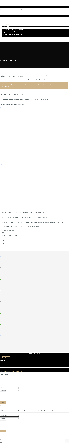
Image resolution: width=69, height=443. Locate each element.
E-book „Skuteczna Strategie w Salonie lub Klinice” (13, 31)
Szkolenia (5, 24)
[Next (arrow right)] (1, 442)
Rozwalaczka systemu (6, 20)
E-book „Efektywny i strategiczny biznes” (12, 35)
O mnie (3, 18)
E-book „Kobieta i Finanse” (9, 32)
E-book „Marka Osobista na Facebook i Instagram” (13, 29)
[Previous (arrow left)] (0, 442)
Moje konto (4, 1)
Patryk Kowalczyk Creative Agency (15, 371)
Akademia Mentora (5, 21)
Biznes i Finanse (7, 26)
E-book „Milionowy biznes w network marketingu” (13, 34)
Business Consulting (6, 23)
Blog (3, 37)
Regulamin (4, 357)
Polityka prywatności (6, 356)
